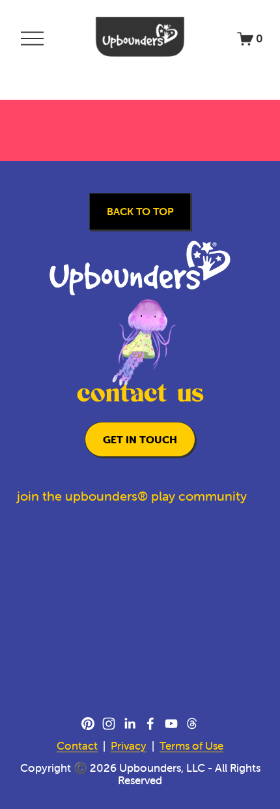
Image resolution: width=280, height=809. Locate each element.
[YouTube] (171, 723)
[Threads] (192, 723)
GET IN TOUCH (140, 439)
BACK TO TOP (140, 211)
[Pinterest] (87, 723)
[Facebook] (150, 723)
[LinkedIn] (129, 723)
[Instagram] (108, 723)
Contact (77, 746)
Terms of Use (191, 746)
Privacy (129, 746)
